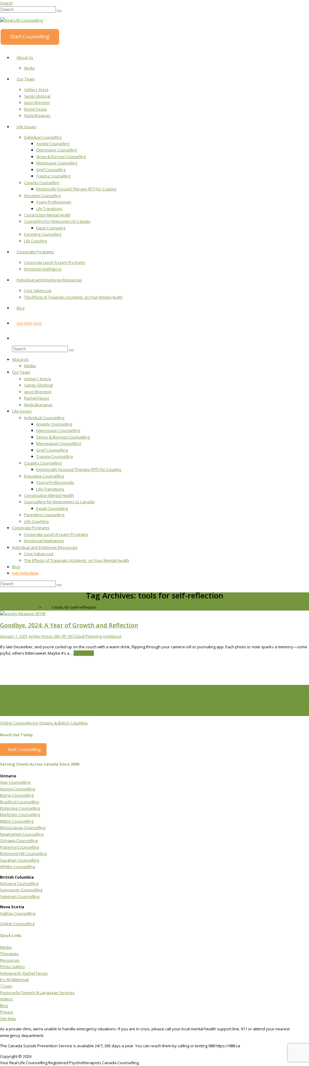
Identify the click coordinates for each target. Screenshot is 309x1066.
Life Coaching (35, 241)
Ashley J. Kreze (36, 89)
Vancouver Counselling (21, 890)
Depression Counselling (56, 150)
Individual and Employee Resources (49, 280)
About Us (25, 57)
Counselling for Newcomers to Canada (57, 221)
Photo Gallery (12, 966)
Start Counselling (29, 36)
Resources (10, 960)
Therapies (9, 953)
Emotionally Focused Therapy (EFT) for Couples (76, 189)
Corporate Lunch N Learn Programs (54, 262)
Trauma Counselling (53, 176)
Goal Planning (88, 636)
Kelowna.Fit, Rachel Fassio (24, 973)
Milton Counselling (16, 821)
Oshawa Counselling (19, 840)
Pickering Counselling (19, 847)
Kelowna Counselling (19, 883)
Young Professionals (53, 202)
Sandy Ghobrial (37, 96)
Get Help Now (29, 323)
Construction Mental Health (47, 215)
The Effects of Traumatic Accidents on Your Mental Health (73, 297)
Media (29, 68)
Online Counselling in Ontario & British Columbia (44, 723)
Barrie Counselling (16, 795)
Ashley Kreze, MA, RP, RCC (52, 636)
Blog (20, 308)
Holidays (111, 636)
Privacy (6, 1012)
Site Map (8, 1018)
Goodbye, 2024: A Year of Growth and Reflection (69, 625)
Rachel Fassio (35, 109)
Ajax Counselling (15, 782)
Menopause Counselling (56, 163)
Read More (84, 653)
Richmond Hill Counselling (23, 853)
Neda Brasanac (37, 115)
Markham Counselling (20, 814)
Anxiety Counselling (52, 143)
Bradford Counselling (19, 802)
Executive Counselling (42, 195)
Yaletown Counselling (19, 896)
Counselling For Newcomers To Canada (61, 712)
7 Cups (6, 986)
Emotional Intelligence (43, 269)
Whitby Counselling (17, 866)
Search (6, 3)
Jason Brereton (37, 102)
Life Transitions (49, 208)
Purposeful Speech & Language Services (37, 992)
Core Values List (37, 290)
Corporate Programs (35, 251)
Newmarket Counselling (21, 834)
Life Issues (26, 126)
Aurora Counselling (17, 789)
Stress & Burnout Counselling (61, 156)
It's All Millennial (14, 979)
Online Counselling (17, 923)
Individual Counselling (43, 137)
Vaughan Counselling (19, 860)
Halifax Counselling (17, 913)
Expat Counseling (50, 228)
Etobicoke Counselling (20, 808)
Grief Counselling (50, 169)
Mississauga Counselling (22, 827)
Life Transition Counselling (92, 706)
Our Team (26, 79)
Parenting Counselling (42, 234)
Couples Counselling (41, 182)
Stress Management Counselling (234, 706)
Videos (6, 999)
